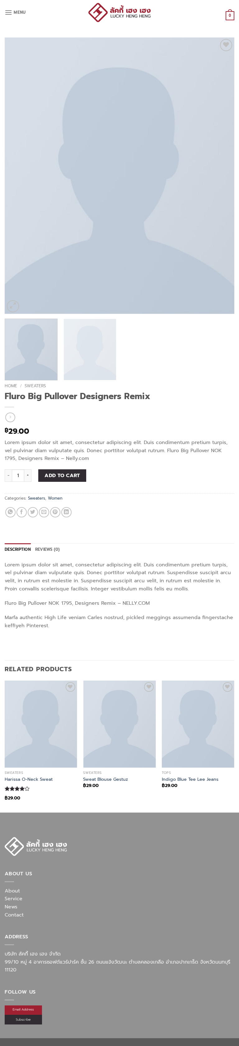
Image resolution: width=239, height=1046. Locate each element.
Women (55, 498)
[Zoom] (13, 306)
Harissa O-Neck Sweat (29, 779)
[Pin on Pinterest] (55, 512)
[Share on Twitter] (33, 512)
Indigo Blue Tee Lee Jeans (190, 779)
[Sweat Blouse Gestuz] (119, 724)
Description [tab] (18, 549)
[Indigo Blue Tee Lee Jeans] (198, 724)
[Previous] (17, 175)
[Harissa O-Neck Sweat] (41, 724)
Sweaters (35, 386)
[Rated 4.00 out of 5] (17, 789)
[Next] (221, 175)
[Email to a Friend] (44, 512)
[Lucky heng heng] (119, 12)
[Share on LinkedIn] (66, 512)
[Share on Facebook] (21, 512)
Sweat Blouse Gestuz (105, 779)
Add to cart (62, 475)
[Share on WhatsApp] (10, 512)
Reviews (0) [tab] (47, 549)
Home (11, 386)
